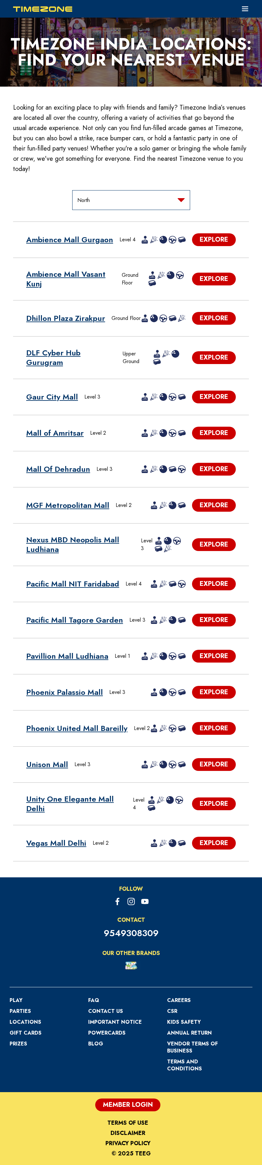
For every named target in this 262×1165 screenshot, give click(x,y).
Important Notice (115, 1022)
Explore (214, 239)
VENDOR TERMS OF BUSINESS (192, 1047)
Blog (95, 1043)
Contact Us (105, 1011)
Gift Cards (26, 1033)
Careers (179, 1000)
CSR (172, 1011)
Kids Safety (184, 1022)
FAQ (93, 1000)
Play (16, 1000)
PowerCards (107, 1033)
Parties (20, 1011)
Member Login (128, 1104)
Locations (25, 1022)
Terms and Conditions (184, 1065)
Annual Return (189, 1033)
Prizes (18, 1043)
